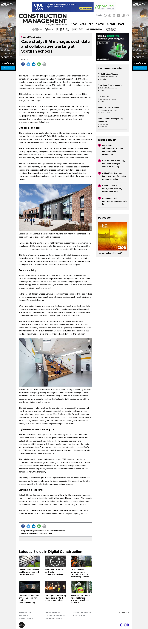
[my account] (105, 15)
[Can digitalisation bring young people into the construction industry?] (55, 587)
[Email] (109, 15)
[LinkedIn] (123, 15)
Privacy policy (26, 618)
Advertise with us (82, 613)
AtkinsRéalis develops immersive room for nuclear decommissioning (114, 176)
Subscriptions (53, 613)
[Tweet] (28, 64)
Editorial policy (54, 618)
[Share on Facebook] (23, 64)
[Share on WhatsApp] (39, 64)
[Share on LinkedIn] (33, 64)
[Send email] (44, 64)
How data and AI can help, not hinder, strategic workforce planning (113, 164)
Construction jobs (110, 68)
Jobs (83, 24)
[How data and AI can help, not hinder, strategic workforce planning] (81, 587)
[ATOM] (46, 625)
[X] (118, 15)
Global (111, 24)
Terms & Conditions (55, 615)
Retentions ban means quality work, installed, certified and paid (112, 189)
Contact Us (79, 615)
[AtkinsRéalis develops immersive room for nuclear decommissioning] (29, 587)
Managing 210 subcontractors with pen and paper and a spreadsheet (112, 149)
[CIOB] (101, 624)
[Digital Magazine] (114, 15)
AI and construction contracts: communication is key (114, 201)
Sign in (99, 15)
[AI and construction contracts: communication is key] (55, 562)
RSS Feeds (23, 615)
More (121, 24)
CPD (91, 24)
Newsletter (25, 613)
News (74, 24)
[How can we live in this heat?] (112, 236)
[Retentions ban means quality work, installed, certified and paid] (29, 562)
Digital (100, 24)
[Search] (127, 15)
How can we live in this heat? (110, 253)
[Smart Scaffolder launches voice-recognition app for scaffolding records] (81, 562)
